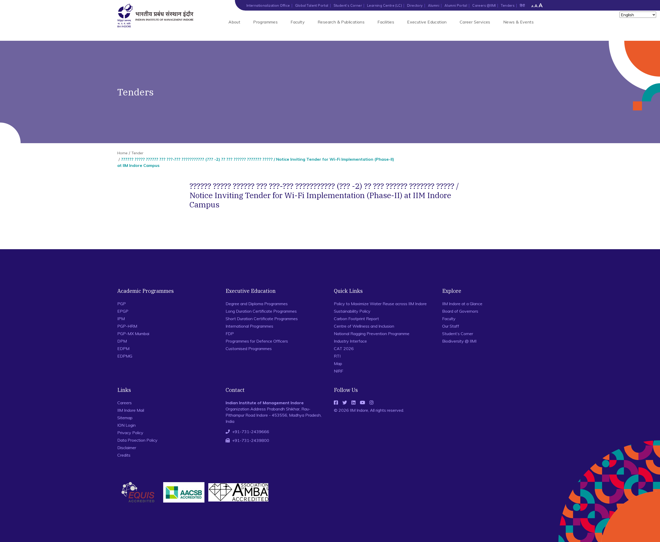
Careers (124, 402)
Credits (123, 455)
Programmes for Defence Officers (257, 341)
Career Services (475, 22)
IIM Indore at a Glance (462, 303)
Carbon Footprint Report (356, 318)
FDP (230, 333)
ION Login (126, 425)
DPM (122, 341)
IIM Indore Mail (130, 410)
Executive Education (427, 22)
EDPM (123, 348)
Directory (415, 5)
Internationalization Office (268, 5)
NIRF (338, 371)
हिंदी (522, 5)
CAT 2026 (344, 348)
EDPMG (124, 356)
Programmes (265, 22)
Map (338, 363)
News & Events (518, 22)
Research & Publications (341, 22)
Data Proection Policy (137, 440)
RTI (337, 356)
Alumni (433, 5)
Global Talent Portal (311, 5)
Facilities (385, 22)
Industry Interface (350, 341)
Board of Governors (460, 311)
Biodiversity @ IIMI (459, 341)
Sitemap (125, 417)
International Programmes (249, 326)
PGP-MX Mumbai (133, 333)
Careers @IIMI (484, 5)
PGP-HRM (127, 326)
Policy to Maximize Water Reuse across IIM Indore (380, 303)
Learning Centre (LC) (384, 5)
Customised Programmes (249, 348)
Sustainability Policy (352, 311)
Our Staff (450, 326)
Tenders (508, 5)
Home (122, 153)
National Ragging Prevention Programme (371, 333)
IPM (121, 318)
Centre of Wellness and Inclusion (364, 326)
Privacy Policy (130, 432)
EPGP (122, 311)
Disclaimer (126, 447)
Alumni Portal (455, 5)
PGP (121, 303)
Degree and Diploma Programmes (257, 303)
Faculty (298, 22)
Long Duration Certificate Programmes (261, 311)
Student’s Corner (348, 5)
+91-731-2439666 (250, 431)
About (234, 22)
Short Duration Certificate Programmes (262, 318)
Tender (137, 153)
